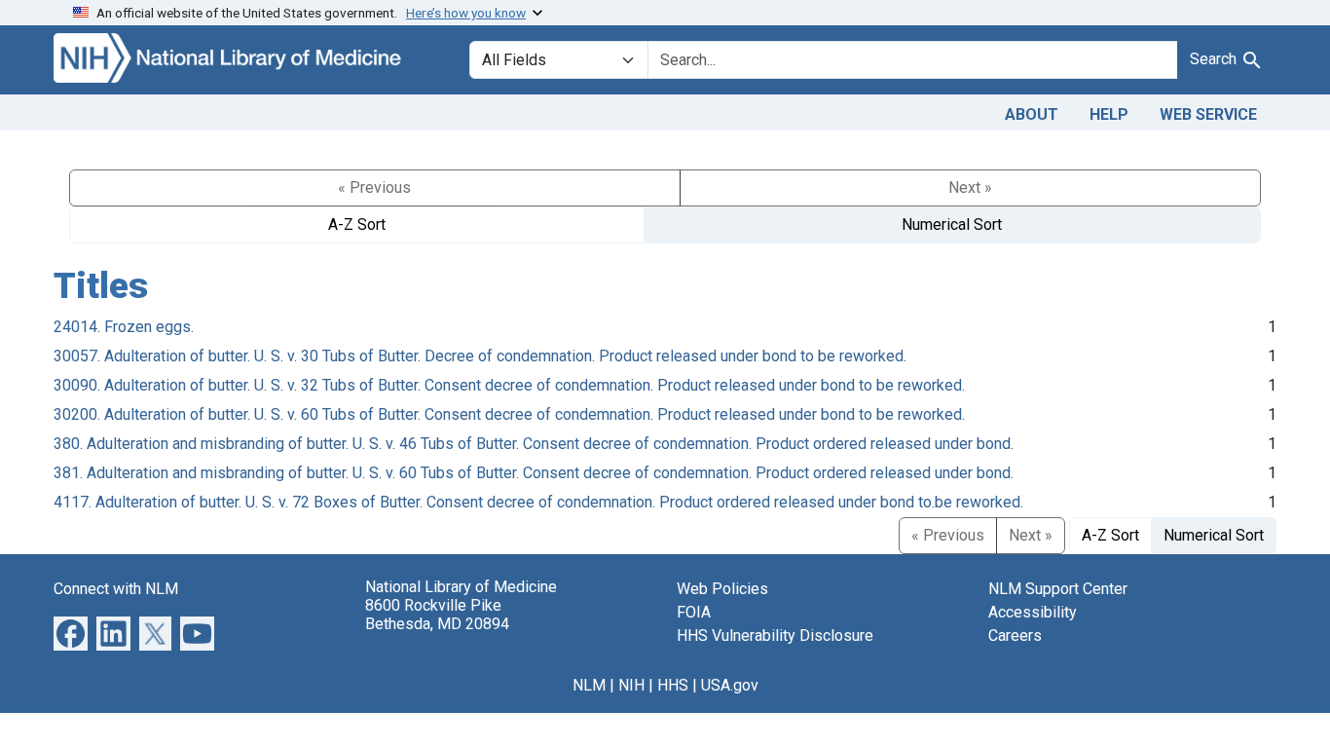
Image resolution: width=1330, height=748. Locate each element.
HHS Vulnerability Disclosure (775, 635)
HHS (672, 685)
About (1031, 114)
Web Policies (722, 589)
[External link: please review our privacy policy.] (71, 631)
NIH (631, 685)
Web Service (1208, 114)
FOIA (694, 612)
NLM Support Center (1057, 589)
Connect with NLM (116, 589)
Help (1109, 114)
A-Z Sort (357, 224)
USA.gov (729, 685)
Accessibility (1032, 612)
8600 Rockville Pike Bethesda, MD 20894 (437, 614)
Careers (1015, 635)
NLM (589, 685)
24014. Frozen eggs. (124, 327)
